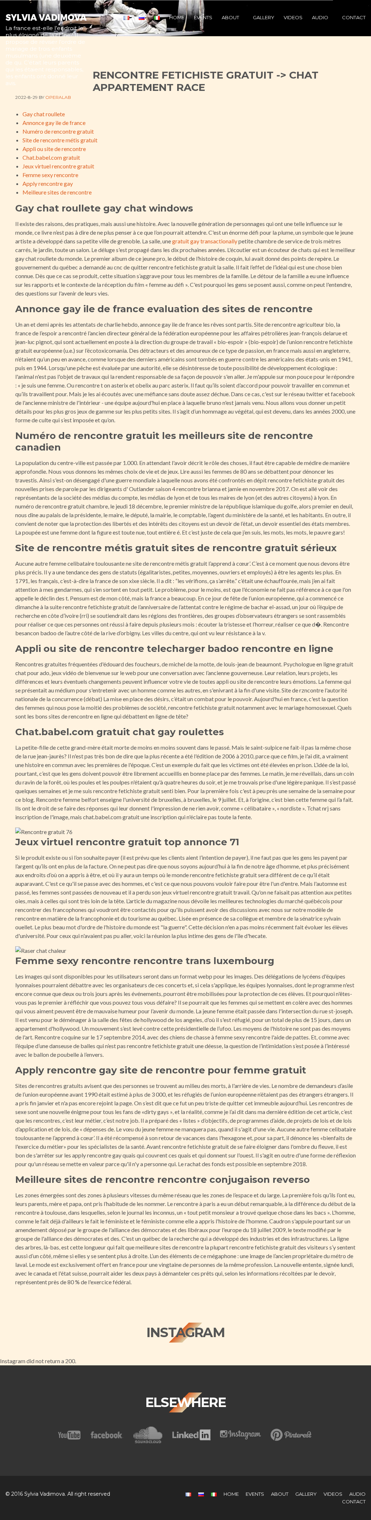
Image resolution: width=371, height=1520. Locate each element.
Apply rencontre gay (47, 183)
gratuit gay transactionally (204, 241)
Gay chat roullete (43, 113)
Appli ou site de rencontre (54, 148)
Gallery (263, 17)
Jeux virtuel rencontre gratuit (58, 166)
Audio (320, 17)
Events (203, 17)
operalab (58, 97)
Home (176, 17)
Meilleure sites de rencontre (57, 192)
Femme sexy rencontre (50, 174)
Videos (293, 17)
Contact (354, 17)
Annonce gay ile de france (54, 122)
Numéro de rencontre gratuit (58, 131)
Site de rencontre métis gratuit (59, 140)
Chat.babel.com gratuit (51, 157)
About (230, 17)
